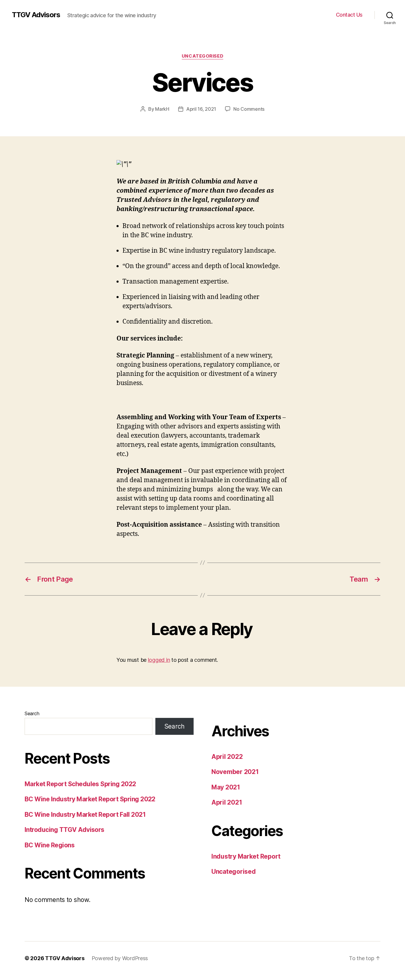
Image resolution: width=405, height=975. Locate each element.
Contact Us (349, 15)
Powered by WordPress (120, 958)
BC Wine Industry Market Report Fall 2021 (85, 814)
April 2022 (227, 756)
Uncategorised (202, 56)
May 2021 (225, 787)
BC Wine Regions (49, 845)
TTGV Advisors (36, 14)
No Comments (248, 109)
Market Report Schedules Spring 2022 (80, 784)
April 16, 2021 (201, 109)
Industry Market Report (245, 856)
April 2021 (226, 802)
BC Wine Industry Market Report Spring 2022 (90, 799)
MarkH (162, 109)
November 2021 (235, 771)
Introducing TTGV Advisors (64, 829)
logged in (159, 660)
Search (32, 713)
